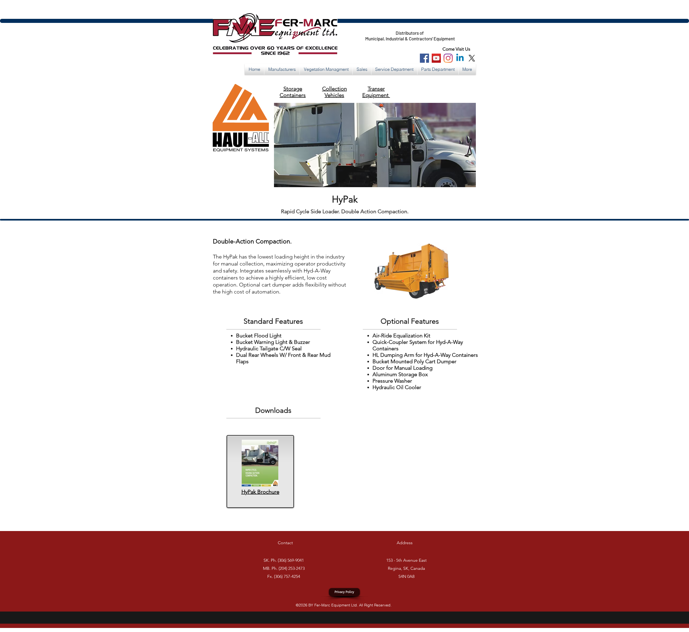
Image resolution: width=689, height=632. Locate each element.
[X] (471, 58)
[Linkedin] (460, 58)
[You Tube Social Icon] (436, 58)
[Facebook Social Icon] (424, 58)
